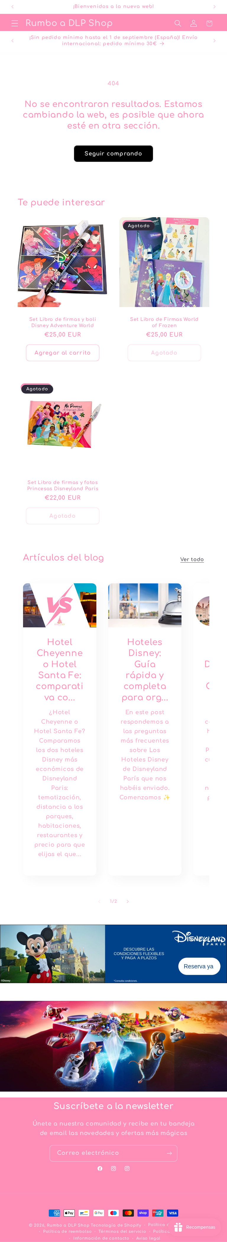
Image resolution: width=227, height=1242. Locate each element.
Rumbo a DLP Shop (68, 1225)
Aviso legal (148, 1238)
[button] (15, 23)
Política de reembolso (67, 1231)
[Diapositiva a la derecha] (127, 901)
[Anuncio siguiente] (214, 6)
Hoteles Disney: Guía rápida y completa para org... (144, 669)
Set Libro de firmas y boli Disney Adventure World (62, 322)
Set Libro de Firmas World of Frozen (164, 322)
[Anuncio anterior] (12, 6)
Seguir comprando (113, 154)
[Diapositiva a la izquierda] (99, 901)
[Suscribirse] (169, 1153)
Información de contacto (101, 1238)
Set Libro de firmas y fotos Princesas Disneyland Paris (62, 485)
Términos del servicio (122, 1231)
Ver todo (192, 559)
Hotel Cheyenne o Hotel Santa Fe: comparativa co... (59, 669)
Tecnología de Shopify (116, 1225)
